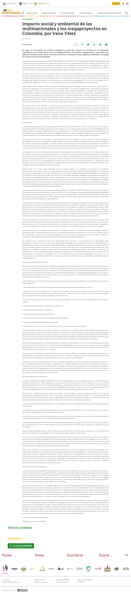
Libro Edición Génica (86, 13)
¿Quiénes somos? (32, 13)
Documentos (27, 19)
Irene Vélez (28, 39)
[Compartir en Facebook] (82, 44)
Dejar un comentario (22, 546)
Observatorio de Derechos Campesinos (109, 13)
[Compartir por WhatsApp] (94, 44)
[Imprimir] (100, 44)
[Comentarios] (76, 44)
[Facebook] (123, 3)
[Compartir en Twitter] (88, 44)
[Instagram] (127, 3)
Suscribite (116, 3)
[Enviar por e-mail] (106, 44)
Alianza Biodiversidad (49, 13)
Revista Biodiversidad (67, 13)
